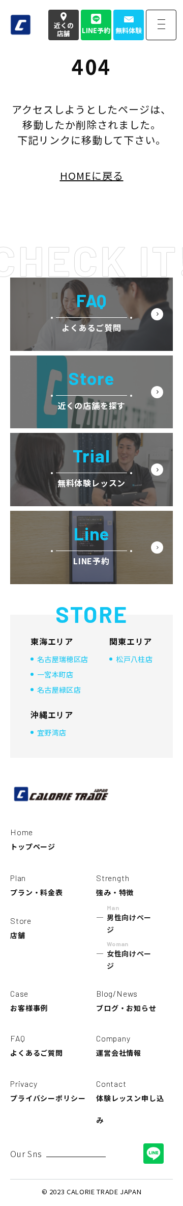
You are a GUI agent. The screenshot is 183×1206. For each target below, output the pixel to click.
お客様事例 (29, 1001)
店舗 (21, 928)
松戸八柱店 (134, 659)
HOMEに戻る (92, 175)
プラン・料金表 (36, 885)
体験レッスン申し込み (130, 1102)
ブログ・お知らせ (126, 1001)
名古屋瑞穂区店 (62, 659)
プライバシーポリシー (47, 1091)
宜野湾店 (51, 732)
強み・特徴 (115, 885)
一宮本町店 (55, 674)
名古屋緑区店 (59, 689)
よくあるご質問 (36, 1045)
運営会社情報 (118, 1045)
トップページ (32, 839)
